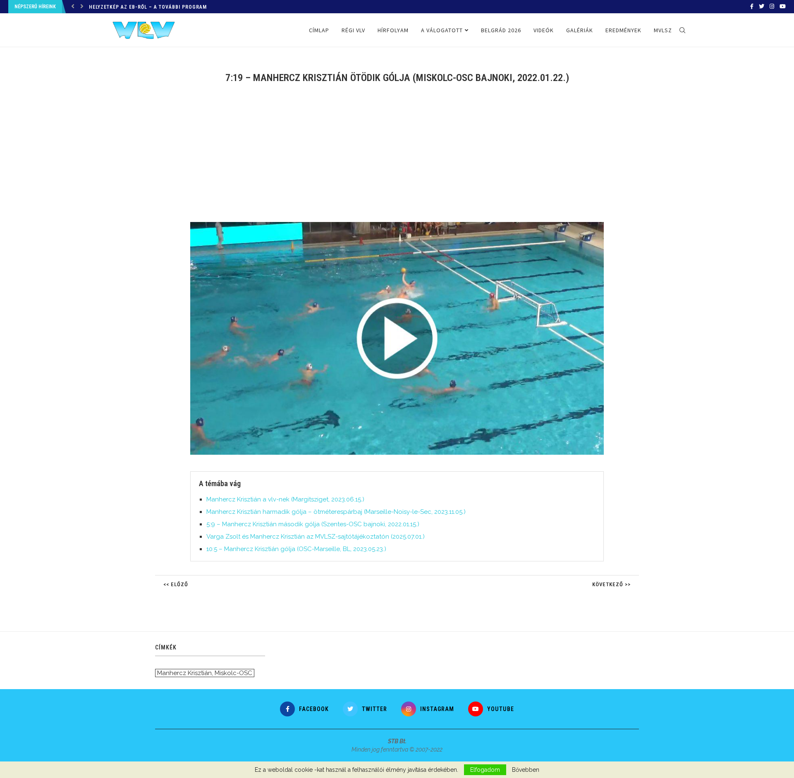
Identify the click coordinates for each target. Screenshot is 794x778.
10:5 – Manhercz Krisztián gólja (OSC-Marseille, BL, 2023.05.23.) (296, 549)
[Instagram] (772, 6)
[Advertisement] (397, 158)
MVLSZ (663, 30)
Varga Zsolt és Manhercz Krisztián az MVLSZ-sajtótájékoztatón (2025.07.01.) (315, 536)
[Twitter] (761, 6)
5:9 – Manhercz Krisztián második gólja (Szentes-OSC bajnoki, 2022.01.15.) (312, 524)
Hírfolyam (393, 30)
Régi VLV (353, 30)
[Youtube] (783, 6)
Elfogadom (485, 769)
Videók (543, 30)
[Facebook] (751, 6)
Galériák (579, 30)
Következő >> (611, 584)
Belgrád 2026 (501, 30)
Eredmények (623, 30)
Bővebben (525, 770)
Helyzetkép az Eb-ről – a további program (148, 7)
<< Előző (175, 584)
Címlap (319, 30)
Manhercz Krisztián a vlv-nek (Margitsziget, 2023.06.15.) (285, 499)
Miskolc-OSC (233, 673)
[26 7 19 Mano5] (401, 225)
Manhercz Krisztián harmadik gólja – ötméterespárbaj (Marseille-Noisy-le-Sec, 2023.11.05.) (336, 511)
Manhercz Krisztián (184, 673)
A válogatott (442, 30)
